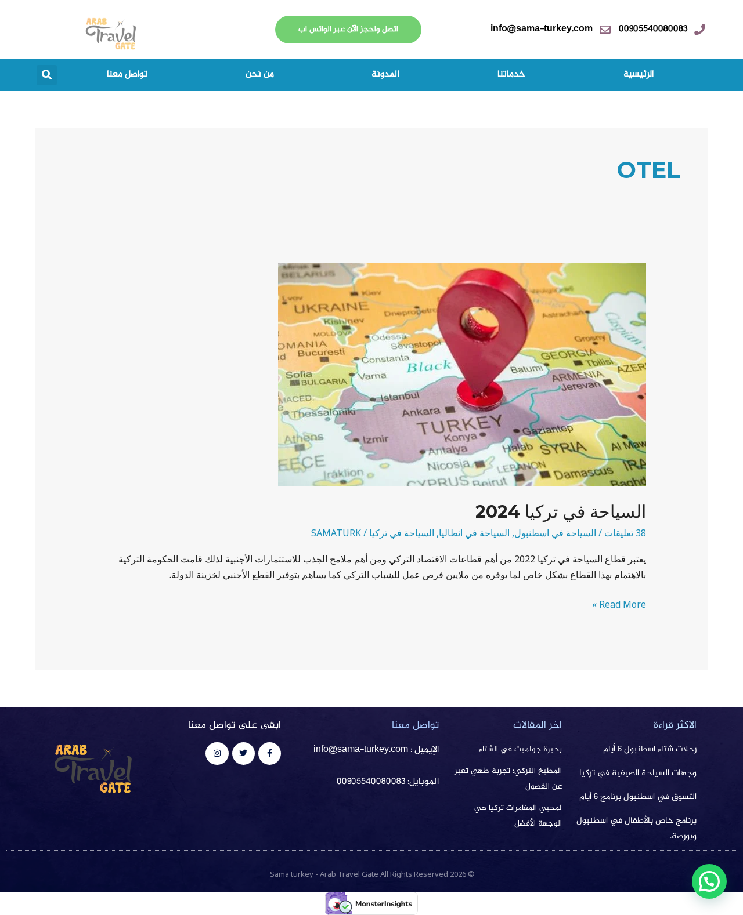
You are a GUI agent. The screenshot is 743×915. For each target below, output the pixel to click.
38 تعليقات (625, 533)
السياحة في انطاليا (474, 533)
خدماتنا (511, 74)
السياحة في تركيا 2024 (560, 511)
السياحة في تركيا (401, 533)
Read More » (619, 604)
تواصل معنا (127, 74)
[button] (47, 75)
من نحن (260, 74)
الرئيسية (638, 74)
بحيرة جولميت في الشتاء (520, 750)
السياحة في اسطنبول (555, 533)
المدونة (385, 74)
